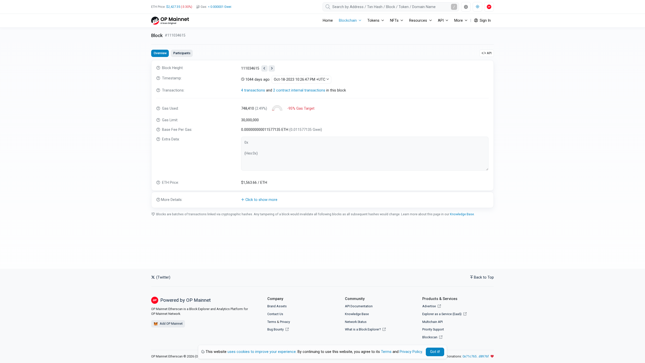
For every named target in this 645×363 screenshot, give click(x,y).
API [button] (441, 20)
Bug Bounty (275, 329)
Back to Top (484, 277)
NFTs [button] (394, 20)
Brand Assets (277, 306)
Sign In (485, 20)
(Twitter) (162, 277)
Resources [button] (418, 20)
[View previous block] (264, 68)
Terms (271, 322)
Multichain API (432, 322)
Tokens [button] (373, 20)
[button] (322, 200)
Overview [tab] (160, 53)
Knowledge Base (462, 214)
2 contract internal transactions (299, 90)
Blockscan (430, 337)
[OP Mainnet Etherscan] (170, 20)
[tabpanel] (322, 134)
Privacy (285, 322)
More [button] (458, 20)
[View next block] (272, 68)
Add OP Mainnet (171, 323)
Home (328, 20)
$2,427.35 (173, 7)
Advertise (429, 306)
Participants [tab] (181, 53)
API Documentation (359, 306)
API (489, 53)
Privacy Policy (411, 352)
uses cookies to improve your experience (262, 352)
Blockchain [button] (348, 20)
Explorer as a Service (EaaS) (442, 314)
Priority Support (433, 329)
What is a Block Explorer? (363, 329)
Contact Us (275, 314)
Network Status (356, 322)
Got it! (435, 352)
